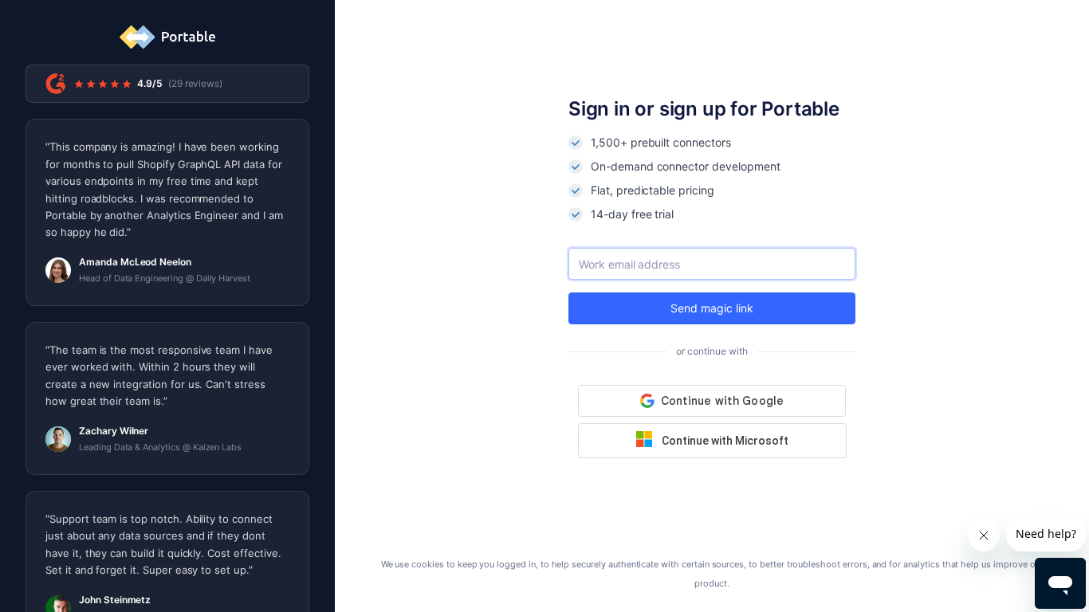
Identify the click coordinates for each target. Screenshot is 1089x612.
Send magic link (711, 308)
